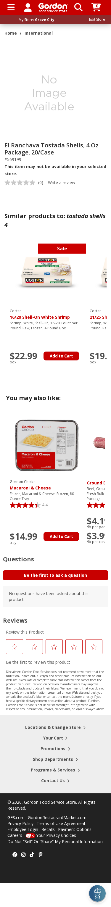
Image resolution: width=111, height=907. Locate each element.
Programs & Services (53, 770)
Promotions (53, 748)
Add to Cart (61, 356)
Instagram (23, 855)
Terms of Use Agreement (61, 823)
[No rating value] (21, 182)
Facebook (15, 855)
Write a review (61, 182)
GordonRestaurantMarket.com (57, 817)
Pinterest (41, 855)
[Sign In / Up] (27, 7)
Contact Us (53, 780)
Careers (14, 835)
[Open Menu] (11, 7)
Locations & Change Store (53, 727)
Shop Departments (53, 759)
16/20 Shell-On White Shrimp (40, 314)
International (39, 33)
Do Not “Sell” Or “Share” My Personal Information (55, 841)
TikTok (32, 855)
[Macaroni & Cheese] (47, 445)
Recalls (48, 829)
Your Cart (53, 738)
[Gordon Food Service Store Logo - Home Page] (53, 7)
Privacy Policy (20, 823)
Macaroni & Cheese (30, 485)
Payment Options (74, 829)
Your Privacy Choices (56, 835)
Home (10, 33)
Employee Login (22, 829)
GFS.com (16, 817)
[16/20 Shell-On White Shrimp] (47, 274)
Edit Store (97, 19)
